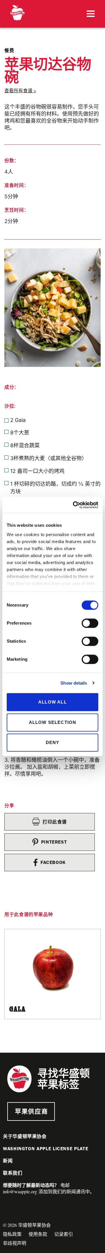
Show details (73, 683)
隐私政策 (12, 1234)
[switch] (90, 623)
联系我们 (12, 1173)
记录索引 (63, 1234)
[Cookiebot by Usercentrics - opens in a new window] (74, 505)
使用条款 (38, 1234)
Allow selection (52, 722)
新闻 (8, 1161)
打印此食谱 (55, 822)
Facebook (53, 862)
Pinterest (54, 842)
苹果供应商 (31, 1111)
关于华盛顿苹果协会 (25, 1136)
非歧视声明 (14, 1243)
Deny (53, 742)
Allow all (52, 701)
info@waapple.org (20, 1191)
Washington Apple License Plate (45, 1148)
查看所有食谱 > (20, 90)
